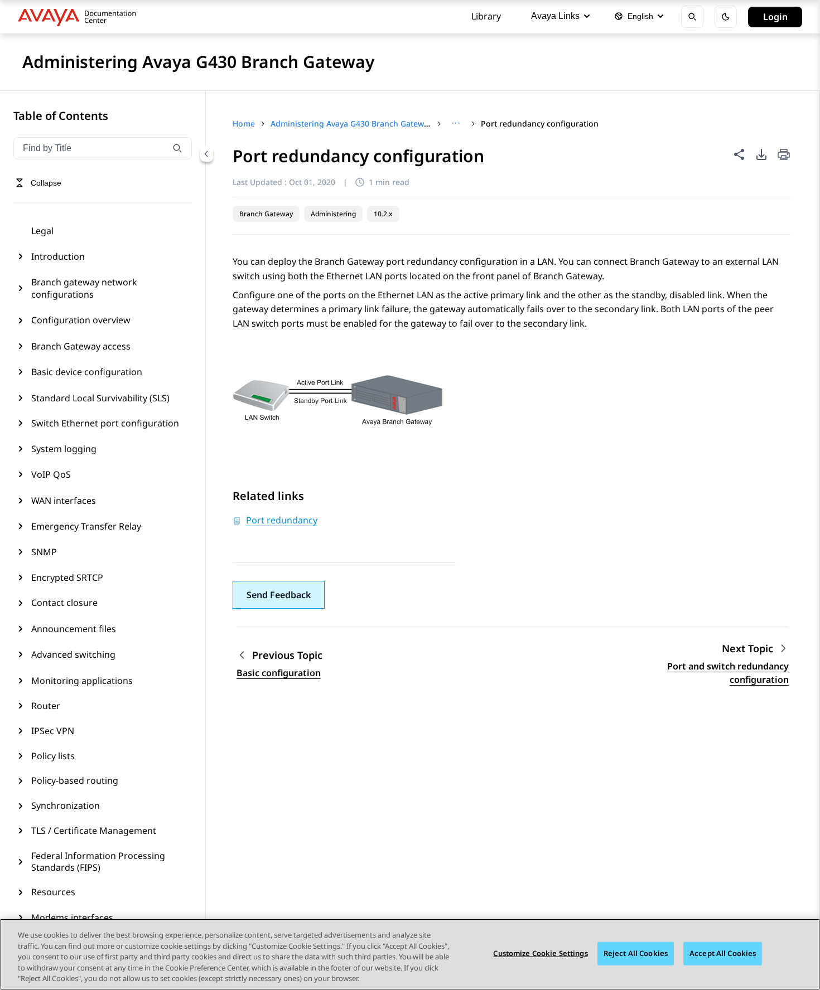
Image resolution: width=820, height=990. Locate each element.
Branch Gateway (266, 214)
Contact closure (64, 602)
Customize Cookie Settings (540, 953)
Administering (333, 214)
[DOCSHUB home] (80, 17)
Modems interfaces (72, 917)
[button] (279, 595)
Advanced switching (73, 654)
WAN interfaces (63, 500)
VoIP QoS (51, 474)
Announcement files (73, 629)
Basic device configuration (86, 372)
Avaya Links (555, 16)
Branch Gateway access (81, 346)
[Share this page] (739, 154)
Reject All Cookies (636, 953)
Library (486, 16)
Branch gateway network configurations (84, 288)
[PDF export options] (761, 154)
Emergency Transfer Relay (86, 526)
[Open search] (692, 17)
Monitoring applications (82, 680)
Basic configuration (279, 673)
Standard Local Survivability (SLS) (100, 398)
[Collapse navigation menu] (206, 154)
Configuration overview (81, 320)
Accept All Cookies (722, 953)
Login (775, 17)
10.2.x (383, 214)
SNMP (44, 552)
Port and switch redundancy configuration (728, 673)
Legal (42, 231)
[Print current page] (783, 155)
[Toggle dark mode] (726, 17)
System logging (64, 449)
